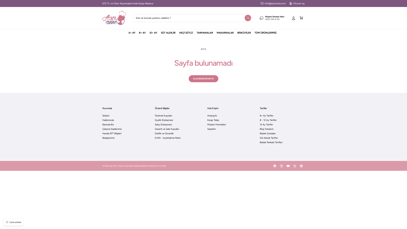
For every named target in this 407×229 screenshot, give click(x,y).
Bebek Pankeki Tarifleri (271, 142)
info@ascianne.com (275, 3)
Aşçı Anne (113, 166)
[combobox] (192, 18)
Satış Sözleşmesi (163, 124)
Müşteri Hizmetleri (216, 124)
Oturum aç (299, 3)
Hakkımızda (108, 120)
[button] (301, 18)
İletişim (106, 115)
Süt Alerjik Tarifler (269, 137)
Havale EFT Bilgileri (111, 133)
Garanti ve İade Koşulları (167, 129)
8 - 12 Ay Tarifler (268, 120)
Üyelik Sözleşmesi (164, 120)
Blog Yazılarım (267, 129)
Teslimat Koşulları (163, 115)
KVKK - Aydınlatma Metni (168, 137)
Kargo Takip (213, 120)
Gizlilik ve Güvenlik (164, 133)
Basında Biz (108, 124)
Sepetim (211, 129)
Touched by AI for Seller (157, 166)
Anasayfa (212, 115)
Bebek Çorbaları (268, 133)
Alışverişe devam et (203, 78)
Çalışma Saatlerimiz (112, 129)
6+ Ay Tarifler (266, 115)
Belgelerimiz (108, 137)
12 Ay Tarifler (266, 124)
